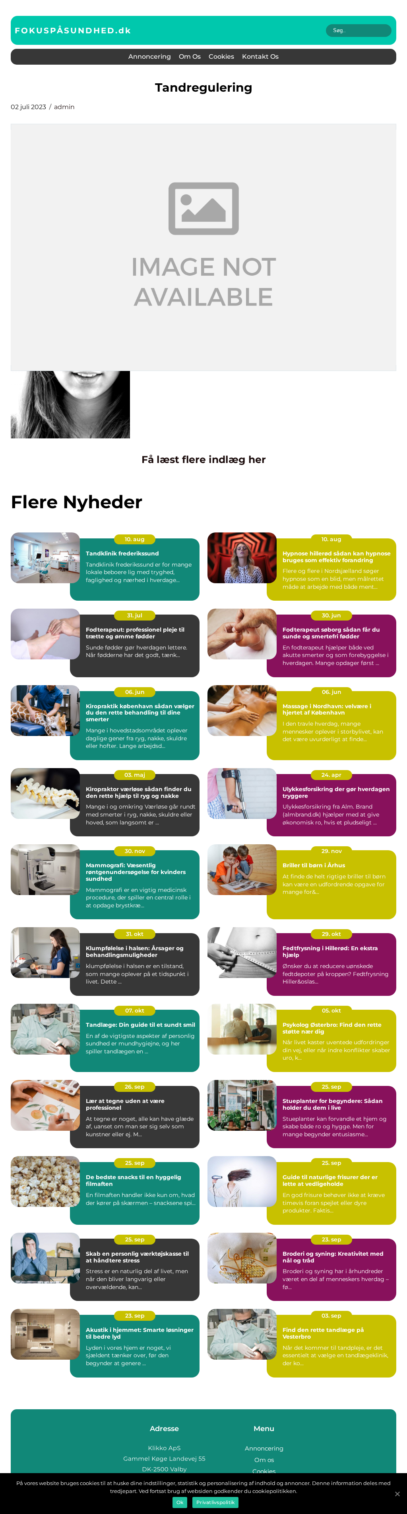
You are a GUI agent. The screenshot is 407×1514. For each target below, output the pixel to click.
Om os (190, 56)
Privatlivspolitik (215, 1502)
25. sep (331, 1086)
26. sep (135, 1086)
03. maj (134, 774)
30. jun (331, 615)
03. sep (331, 1315)
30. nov (135, 851)
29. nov (332, 851)
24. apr (331, 774)
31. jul (134, 615)
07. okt (134, 1010)
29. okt (331, 934)
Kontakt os (260, 56)
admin (64, 107)
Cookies (221, 56)
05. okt (331, 1010)
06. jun (135, 692)
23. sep (331, 1239)
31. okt (134, 934)
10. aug (135, 539)
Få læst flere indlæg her (203, 459)
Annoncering (149, 56)
